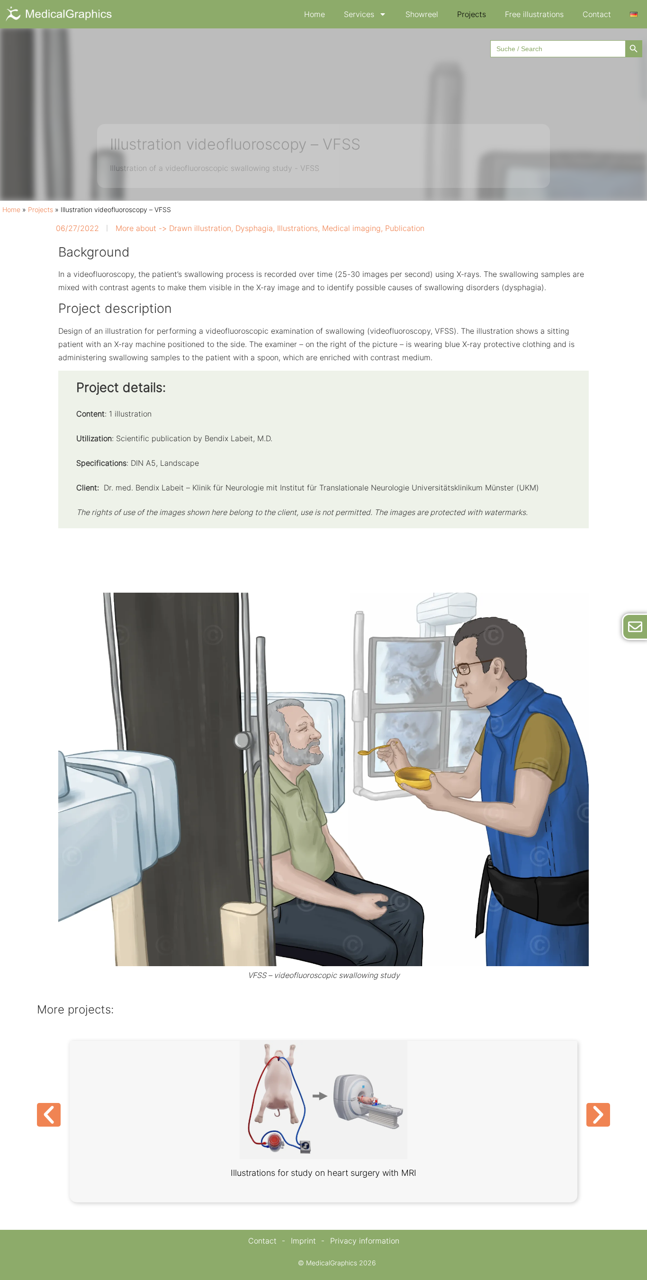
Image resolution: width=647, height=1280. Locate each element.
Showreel (421, 14)
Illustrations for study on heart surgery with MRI (323, 1173)
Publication (404, 228)
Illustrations (297, 228)
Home (314, 14)
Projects (471, 14)
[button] (49, 1115)
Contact (597, 14)
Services (359, 14)
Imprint (303, 1240)
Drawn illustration (200, 228)
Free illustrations (534, 14)
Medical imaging (351, 228)
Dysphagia (254, 228)
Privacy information (364, 1240)
